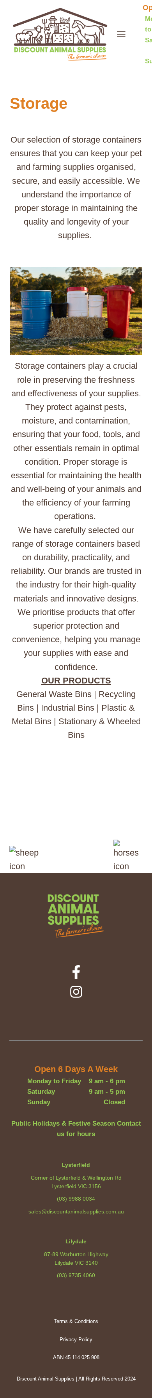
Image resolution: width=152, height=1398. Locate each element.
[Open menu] (125, 34)
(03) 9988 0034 (76, 1199)
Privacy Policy (76, 1339)
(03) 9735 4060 (76, 1275)
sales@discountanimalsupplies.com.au (76, 1211)
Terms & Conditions (76, 1321)
